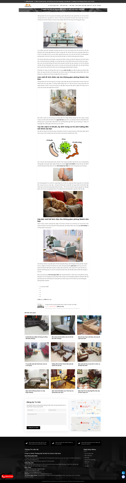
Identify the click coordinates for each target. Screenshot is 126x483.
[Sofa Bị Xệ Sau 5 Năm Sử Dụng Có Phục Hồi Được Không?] (37, 325)
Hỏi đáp (99, 5)
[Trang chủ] (49, 5)
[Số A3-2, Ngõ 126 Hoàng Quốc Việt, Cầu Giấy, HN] (86, 407)
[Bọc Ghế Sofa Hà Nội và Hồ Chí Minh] (28, 5)
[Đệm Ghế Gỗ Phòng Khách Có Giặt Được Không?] (37, 379)
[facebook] (123, 476)
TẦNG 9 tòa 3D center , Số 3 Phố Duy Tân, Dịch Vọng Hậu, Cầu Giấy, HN (52, 1)
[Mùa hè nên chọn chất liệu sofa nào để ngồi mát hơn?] (89, 325)
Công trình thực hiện (80, 5)
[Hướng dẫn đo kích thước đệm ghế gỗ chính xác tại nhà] (63, 352)
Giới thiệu (71, 5)
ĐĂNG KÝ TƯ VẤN (33, 427)
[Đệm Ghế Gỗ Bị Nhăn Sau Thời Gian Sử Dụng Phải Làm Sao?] (63, 379)
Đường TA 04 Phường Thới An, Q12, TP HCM (83, 1)
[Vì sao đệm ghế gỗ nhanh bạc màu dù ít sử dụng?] (37, 352)
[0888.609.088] (123, 472)
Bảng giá (89, 5)
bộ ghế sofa (76, 56)
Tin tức (94, 5)
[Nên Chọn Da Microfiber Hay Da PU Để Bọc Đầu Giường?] (63, 325)
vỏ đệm (58, 267)
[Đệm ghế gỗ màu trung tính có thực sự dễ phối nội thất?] (89, 352)
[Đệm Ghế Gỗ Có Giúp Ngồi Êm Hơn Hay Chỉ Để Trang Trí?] (89, 379)
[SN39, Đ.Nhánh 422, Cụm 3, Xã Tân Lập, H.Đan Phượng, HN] (86, 424)
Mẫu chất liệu (64, 5)
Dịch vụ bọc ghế (54, 5)
